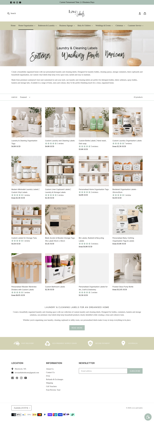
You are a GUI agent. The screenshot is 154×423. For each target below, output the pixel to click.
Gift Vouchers (51, 386)
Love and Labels (137, 408)
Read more (77, 328)
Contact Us (50, 372)
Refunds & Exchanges (54, 379)
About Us (50, 369)
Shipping (49, 383)
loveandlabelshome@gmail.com (27, 373)
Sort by (14, 97)
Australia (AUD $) (21, 408)
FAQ (48, 376)
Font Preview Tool (53, 390)
